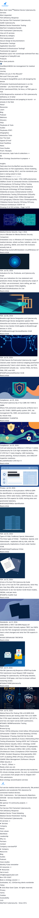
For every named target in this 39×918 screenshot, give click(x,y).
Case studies (5, 862)
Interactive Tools (6, 135)
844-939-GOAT (5, 877)
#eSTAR (7, 683)
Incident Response (14, 754)
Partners (3, 841)
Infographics (4, 133)
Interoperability (27, 754)
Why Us (3, 839)
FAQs (2, 123)
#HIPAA (7, 461)
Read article (4, 252)
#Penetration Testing (18, 723)
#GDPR (8, 503)
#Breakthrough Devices (12, 331)
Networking (7, 187)
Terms (2, 893)
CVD (1, 900)
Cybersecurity (6, 739)
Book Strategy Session (8, 158)
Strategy (15, 189)
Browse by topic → (13, 179)
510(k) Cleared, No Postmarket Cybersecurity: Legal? (18, 360)
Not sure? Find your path (9, 76)
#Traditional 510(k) (16, 549)
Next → (12, 764)
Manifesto (3, 834)
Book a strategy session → (10, 880)
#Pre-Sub (7, 595)
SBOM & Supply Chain (11, 197)
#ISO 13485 (10, 418)
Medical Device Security (12, 202)
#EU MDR (7, 723)
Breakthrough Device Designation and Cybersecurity (18, 318)
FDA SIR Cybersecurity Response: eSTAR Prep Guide (18, 670)
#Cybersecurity (15, 683)
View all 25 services (7, 33)
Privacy (2, 488)
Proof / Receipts (6, 151)
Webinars (3, 117)
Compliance (9, 184)
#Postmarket (8, 373)
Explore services (22, 780)
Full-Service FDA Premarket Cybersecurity (15, 20)
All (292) (3, 179)
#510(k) (7, 288)
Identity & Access (9, 192)
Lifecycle (6, 189)
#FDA (2, 288)
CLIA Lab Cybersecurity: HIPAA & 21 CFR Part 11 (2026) (19, 448)
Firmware (13, 749)
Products (3, 59)
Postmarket (24, 194)
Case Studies (5, 148)
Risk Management (14, 759)
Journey (3, 71)
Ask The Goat (5, 138)
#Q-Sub (14, 595)
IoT (29, 741)
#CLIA (2, 461)
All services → (5, 821)
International (23, 192)
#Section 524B (26, 331)
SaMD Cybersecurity (7, 23)
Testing (19, 184)
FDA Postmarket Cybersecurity (11, 30)
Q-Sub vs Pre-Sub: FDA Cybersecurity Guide (15, 582)
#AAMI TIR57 (14, 637)
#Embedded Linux (21, 250)
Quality (15, 744)
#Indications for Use (17, 288)
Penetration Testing (10, 194)
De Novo (5, 749)
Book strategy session (8, 780)
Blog (1, 112)
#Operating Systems (7, 250)
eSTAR (22, 736)
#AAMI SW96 (5, 637)
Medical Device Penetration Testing (13, 25)
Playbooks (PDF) (6, 130)
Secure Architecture (10, 205)
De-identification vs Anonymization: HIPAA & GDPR (17, 491)
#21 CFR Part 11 (16, 461)
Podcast (3, 115)
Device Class (20, 199)
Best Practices (22, 746)
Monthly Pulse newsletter (9, 864)
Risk (6, 182)
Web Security (6, 762)
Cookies (3, 895)
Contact (3, 844)
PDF (15, 846)
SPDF (22, 205)
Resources (4, 107)
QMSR (4, 759)
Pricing (25, 202)
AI (26, 736)
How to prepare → (23, 158)
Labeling (9, 757)
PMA (15, 757)
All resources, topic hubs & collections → (14, 153)
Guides (2, 128)
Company (5, 849)
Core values (4, 831)
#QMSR (3, 418)
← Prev (2, 764)
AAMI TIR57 (11, 746)
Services (3, 13)
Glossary (3, 120)
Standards (4, 622)
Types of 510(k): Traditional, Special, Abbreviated (16, 536)
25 (9, 764)
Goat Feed (5, 143)
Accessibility (4, 898)
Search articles (5, 176)
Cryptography (8, 199)
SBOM (15, 734)
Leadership (4, 836)
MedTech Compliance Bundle (10, 28)
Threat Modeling (25, 734)
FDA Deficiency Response (9, 18)
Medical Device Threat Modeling (12, 813)
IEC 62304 (27, 749)
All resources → (5, 867)
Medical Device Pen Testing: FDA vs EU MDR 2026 (17, 713)
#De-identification (17, 503)
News (2, 146)
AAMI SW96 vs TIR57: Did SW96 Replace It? (15, 625)
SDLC (21, 744)
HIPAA (20, 749)
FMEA (4, 754)
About (2, 104)
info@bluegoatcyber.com (9, 875)
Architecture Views (8, 751)
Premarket (7, 734)
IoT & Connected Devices (20, 182)
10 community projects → (18, 803)
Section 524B (19, 731)
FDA (23, 179)
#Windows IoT (33, 250)
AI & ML (17, 187)
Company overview (7, 846)
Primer (4, 731)
